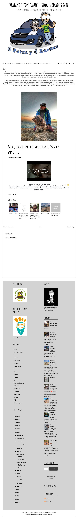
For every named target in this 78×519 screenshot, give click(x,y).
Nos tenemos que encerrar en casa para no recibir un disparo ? (50, 325)
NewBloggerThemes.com (48, 514)
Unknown (48, 501)
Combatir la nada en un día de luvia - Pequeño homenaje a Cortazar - (34, 216)
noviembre (20, 438)
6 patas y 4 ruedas (50, 499)
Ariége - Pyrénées (52, 413)
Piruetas (16, 377)
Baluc (51, 398)
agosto (19, 448)
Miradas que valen (13, 213)
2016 (16, 493)
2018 (16, 432)
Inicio (40, 227)
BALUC (13, 63)
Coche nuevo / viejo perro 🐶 (53, 442)
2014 (16, 499)
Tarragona (16, 391)
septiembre (20, 445)
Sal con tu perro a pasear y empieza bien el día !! (21, 465)
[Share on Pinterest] (15, 194)
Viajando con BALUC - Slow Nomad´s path (39, 5)
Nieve (15, 372)
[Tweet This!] (14, 194)
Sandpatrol (31, 514)
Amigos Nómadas (18, 352)
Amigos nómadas (46, 63)
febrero (19, 483)
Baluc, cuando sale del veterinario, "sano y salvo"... (21, 457)
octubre (19, 442)
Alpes (15, 349)
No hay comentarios (15, 157)
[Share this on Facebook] (12, 194)
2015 (16, 496)
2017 (16, 489)
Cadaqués (16, 363)
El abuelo (52, 377)
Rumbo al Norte (37, 63)
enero (18, 486)
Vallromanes (17, 394)
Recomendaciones (19, 383)
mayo (18, 473)
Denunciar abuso (50, 485)
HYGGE (52, 346)
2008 (16, 502)
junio (18, 470)
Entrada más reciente (8, 227)
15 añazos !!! (53, 332)
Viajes (15, 400)
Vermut (16, 397)
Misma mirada (52, 425)
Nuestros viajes (20, 63)
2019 (16, 429)
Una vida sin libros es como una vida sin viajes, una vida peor (23, 216)
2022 (16, 419)
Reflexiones (29, 63)
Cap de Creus (17, 366)
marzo (18, 480)
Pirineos (16, 374)
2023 (16, 416)
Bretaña (16, 357)
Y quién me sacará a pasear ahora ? (53, 363)
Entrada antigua (71, 227)
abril (18, 477)
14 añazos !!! (53, 385)
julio (18, 451)
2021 (16, 422)
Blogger (51, 478)
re (14, 380)
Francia (16, 369)
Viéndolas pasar (18, 403)
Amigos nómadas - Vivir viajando (55, 214)
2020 (16, 426)
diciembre (19, 435)
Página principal (7, 63)
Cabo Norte (17, 360)
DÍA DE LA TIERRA (45, 213)
